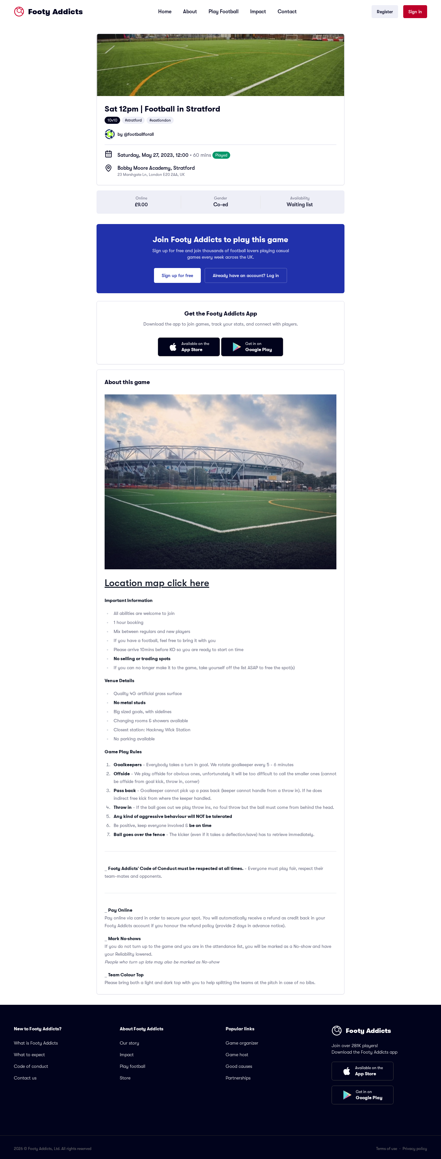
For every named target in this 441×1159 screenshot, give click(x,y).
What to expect (29, 1054)
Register (385, 11)
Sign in (415, 11)
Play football (132, 1066)
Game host (237, 1054)
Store (125, 1077)
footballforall (141, 134)
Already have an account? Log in (246, 275)
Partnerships (238, 1077)
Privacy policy (415, 1148)
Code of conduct (31, 1066)
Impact (258, 12)
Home (164, 12)
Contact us (25, 1077)
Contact (287, 12)
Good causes (239, 1066)
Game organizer (242, 1043)
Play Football (224, 12)
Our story (129, 1043)
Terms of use (386, 1148)
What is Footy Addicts (36, 1043)
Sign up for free (177, 275)
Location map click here (157, 582)
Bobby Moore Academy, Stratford (156, 168)
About (190, 12)
